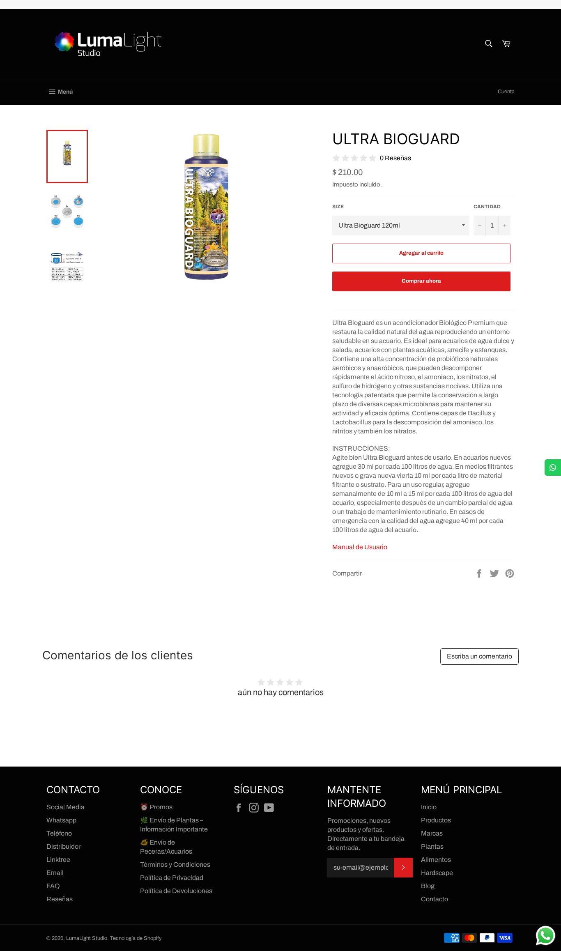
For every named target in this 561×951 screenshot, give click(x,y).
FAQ (53, 885)
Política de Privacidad (171, 877)
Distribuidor (63, 846)
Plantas (432, 846)
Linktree (58, 859)
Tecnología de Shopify (135, 938)
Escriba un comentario (479, 656)
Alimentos (436, 859)
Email (55, 872)
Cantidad (487, 207)
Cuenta (506, 91)
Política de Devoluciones (176, 890)
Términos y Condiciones (175, 864)
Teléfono (59, 833)
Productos (436, 820)
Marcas (432, 833)
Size (338, 207)
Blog (428, 885)
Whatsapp (61, 820)
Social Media (65, 807)
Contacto (434, 899)
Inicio (429, 807)
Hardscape (437, 872)
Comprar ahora (421, 281)
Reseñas (59, 899)
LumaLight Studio (86, 938)
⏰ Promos (156, 807)
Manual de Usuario (359, 546)
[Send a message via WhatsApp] (545, 935)
